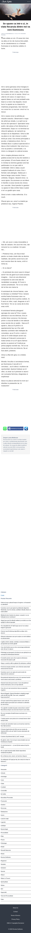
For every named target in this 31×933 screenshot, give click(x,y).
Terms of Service (15, 915)
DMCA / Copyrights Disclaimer (15, 923)
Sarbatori (3, 867)
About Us (15, 907)
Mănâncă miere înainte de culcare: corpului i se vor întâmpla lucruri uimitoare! (15, 616)
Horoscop (3, 808)
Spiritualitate (4, 881)
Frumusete (4, 801)
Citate (2, 783)
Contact (15, 911)
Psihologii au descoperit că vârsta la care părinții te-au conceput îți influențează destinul (16, 653)
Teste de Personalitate (7, 895)
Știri (2, 888)
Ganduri (3, 804)
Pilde (2, 836)
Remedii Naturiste (6, 850)
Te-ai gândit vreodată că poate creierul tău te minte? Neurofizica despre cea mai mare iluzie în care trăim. (15, 708)
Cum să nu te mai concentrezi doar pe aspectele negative (14, 689)
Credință (3, 787)
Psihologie (4, 843)
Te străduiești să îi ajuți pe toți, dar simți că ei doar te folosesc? (15, 760)
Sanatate (3, 864)
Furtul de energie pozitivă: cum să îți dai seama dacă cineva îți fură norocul (15, 667)
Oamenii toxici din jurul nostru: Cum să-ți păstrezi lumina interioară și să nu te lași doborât (14, 683)
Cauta (2, 595)
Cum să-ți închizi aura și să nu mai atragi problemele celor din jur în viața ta (15, 648)
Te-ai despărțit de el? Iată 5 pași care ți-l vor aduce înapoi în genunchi (14, 626)
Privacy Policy (16, 919)
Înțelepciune (4, 811)
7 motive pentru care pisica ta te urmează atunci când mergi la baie (15, 719)
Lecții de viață (4, 818)
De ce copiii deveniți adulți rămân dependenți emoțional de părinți (13, 751)
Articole (3, 773)
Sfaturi (3, 874)
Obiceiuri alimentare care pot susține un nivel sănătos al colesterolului (16, 637)
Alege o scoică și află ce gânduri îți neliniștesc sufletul (16, 663)
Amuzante (3, 769)
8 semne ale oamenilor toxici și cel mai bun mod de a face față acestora (15, 724)
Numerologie (4, 829)
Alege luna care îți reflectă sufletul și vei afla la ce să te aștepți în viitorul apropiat (16, 621)
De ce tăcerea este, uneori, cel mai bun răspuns (14, 756)
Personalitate (4, 832)
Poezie (3, 839)
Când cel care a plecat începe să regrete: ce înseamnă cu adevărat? (15, 603)
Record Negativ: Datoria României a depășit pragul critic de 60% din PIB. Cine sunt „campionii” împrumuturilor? (15, 695)
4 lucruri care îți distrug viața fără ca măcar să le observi (14, 632)
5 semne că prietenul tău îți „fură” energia (12, 736)
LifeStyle (3, 825)
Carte (2, 780)
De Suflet (3, 794)
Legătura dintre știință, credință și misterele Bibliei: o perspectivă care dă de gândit (15, 642)
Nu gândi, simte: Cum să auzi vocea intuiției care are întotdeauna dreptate (15, 740)
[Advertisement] (15, 69)
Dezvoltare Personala (7, 797)
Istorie (2, 815)
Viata (2, 899)
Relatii (2, 846)
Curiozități (4, 790)
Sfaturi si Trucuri (5, 878)
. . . (28, 1)
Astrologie (4, 776)
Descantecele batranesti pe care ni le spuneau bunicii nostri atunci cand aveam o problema (15, 678)
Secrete (3, 871)
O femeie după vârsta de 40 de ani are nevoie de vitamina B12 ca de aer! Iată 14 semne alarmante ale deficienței (15, 731)
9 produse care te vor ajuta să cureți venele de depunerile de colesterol (13, 673)
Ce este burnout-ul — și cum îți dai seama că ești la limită (15, 746)
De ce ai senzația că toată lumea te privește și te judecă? (14, 714)
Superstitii (4, 892)
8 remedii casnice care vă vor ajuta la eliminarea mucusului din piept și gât (14, 658)
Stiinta (2, 885)
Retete (2, 853)
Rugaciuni (3, 860)
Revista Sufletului (6, 857)
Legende (3, 822)
